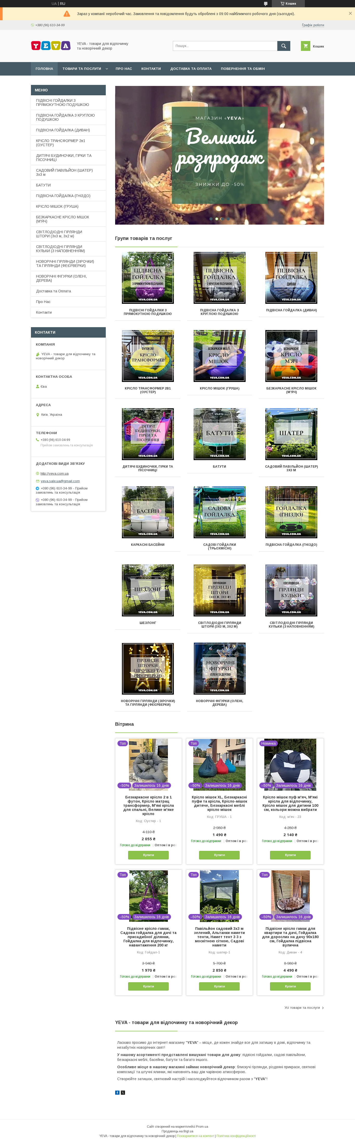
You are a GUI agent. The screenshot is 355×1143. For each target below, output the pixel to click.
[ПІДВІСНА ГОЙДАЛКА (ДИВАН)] (291, 278)
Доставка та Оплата (53, 291)
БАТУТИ (219, 466)
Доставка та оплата (191, 69)
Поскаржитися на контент (195, 1136)
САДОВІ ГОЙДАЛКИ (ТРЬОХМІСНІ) (219, 546)
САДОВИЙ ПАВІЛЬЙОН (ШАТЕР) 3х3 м (291, 468)
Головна (44, 69)
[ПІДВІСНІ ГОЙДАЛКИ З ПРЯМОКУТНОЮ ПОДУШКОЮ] (147, 278)
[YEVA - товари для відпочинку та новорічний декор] (51, 55)
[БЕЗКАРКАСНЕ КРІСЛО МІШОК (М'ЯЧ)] (291, 356)
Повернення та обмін (243, 69)
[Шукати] (283, 46)
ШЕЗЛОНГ (148, 623)
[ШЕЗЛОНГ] (147, 590)
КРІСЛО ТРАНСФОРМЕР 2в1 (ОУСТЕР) (148, 390)
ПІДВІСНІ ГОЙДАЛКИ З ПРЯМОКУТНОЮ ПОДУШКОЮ (148, 312)
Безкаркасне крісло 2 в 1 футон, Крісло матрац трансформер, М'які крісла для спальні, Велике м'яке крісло (148, 805)
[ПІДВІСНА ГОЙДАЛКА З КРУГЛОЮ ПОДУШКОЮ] (219, 278)
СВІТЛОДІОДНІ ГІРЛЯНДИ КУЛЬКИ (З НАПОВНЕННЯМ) (291, 624)
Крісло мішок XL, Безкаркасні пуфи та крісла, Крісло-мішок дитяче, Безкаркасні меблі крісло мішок (219, 803)
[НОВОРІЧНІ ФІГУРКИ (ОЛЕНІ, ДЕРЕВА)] (219, 669)
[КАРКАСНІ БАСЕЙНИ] (147, 512)
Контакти (151, 69)
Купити (148, 855)
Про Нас (43, 302)
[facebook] (117, 1093)
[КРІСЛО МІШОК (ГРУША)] (219, 356)
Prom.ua (202, 1126)
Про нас (124, 69)
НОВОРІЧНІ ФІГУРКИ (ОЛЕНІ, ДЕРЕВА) (219, 703)
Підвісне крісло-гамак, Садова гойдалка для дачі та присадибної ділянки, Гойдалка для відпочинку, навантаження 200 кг (148, 936)
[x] (123, 1093)
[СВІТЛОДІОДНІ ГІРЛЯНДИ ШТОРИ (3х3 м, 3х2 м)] (219, 590)
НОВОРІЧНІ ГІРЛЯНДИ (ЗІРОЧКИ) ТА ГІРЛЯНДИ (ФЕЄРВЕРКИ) (148, 703)
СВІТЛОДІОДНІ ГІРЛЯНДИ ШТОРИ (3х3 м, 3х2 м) (219, 624)
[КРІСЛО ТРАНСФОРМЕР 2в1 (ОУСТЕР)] (147, 356)
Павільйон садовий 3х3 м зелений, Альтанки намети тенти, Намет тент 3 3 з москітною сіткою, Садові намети (219, 936)
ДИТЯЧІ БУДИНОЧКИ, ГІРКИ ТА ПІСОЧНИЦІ (147, 468)
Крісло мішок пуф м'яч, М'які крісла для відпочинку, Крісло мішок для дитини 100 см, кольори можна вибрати (290, 803)
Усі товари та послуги (302, 1008)
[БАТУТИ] (219, 434)
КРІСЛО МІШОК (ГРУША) (219, 388)
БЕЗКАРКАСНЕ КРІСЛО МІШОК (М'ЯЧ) (291, 390)
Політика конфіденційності (236, 1136)
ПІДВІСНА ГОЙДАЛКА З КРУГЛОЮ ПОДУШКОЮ (219, 312)
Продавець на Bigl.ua (177, 1131)
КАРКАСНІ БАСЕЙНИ (148, 545)
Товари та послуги (81, 69)
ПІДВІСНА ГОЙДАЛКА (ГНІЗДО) (291, 545)
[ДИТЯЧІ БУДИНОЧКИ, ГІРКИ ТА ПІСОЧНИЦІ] (147, 434)
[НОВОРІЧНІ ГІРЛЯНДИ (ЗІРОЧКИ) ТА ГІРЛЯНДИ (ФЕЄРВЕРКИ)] (147, 669)
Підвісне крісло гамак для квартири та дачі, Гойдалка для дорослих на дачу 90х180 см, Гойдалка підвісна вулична (290, 936)
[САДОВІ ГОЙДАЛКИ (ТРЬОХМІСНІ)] (219, 512)
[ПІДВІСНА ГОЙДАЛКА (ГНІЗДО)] (291, 512)
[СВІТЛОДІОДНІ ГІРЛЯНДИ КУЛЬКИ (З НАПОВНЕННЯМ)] (291, 590)
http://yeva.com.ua (55, 473)
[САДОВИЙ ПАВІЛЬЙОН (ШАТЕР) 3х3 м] (291, 434)
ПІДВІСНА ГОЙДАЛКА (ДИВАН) (291, 310)
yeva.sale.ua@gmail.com (60, 481)
